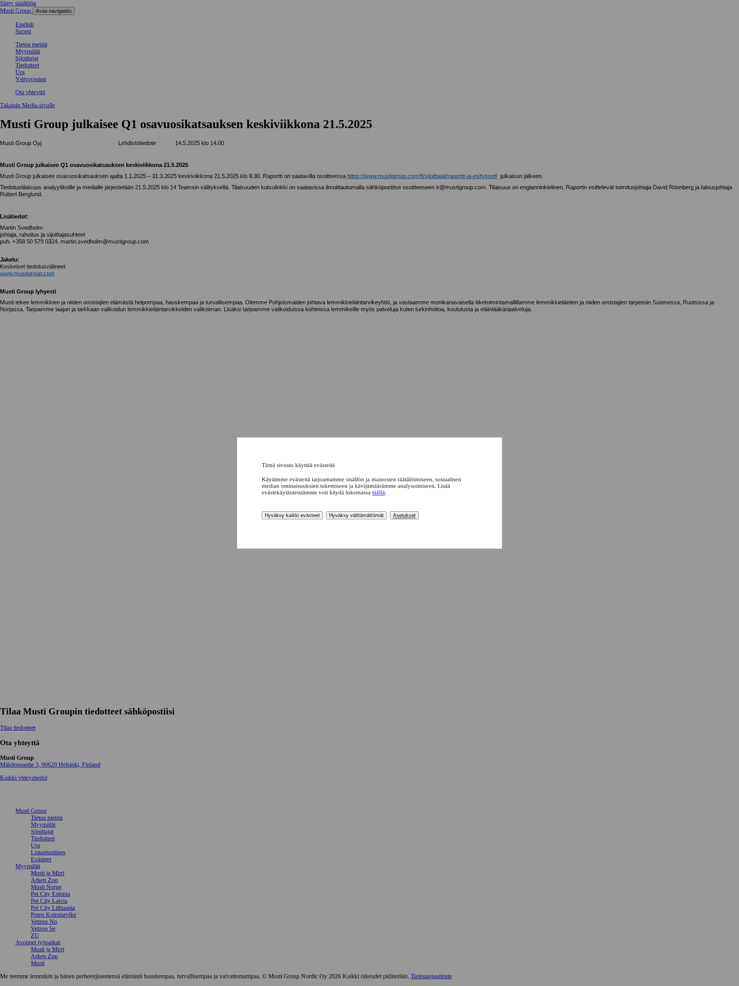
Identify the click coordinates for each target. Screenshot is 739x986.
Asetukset (404, 515)
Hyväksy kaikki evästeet (292, 515)
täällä (378, 492)
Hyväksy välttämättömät (356, 515)
